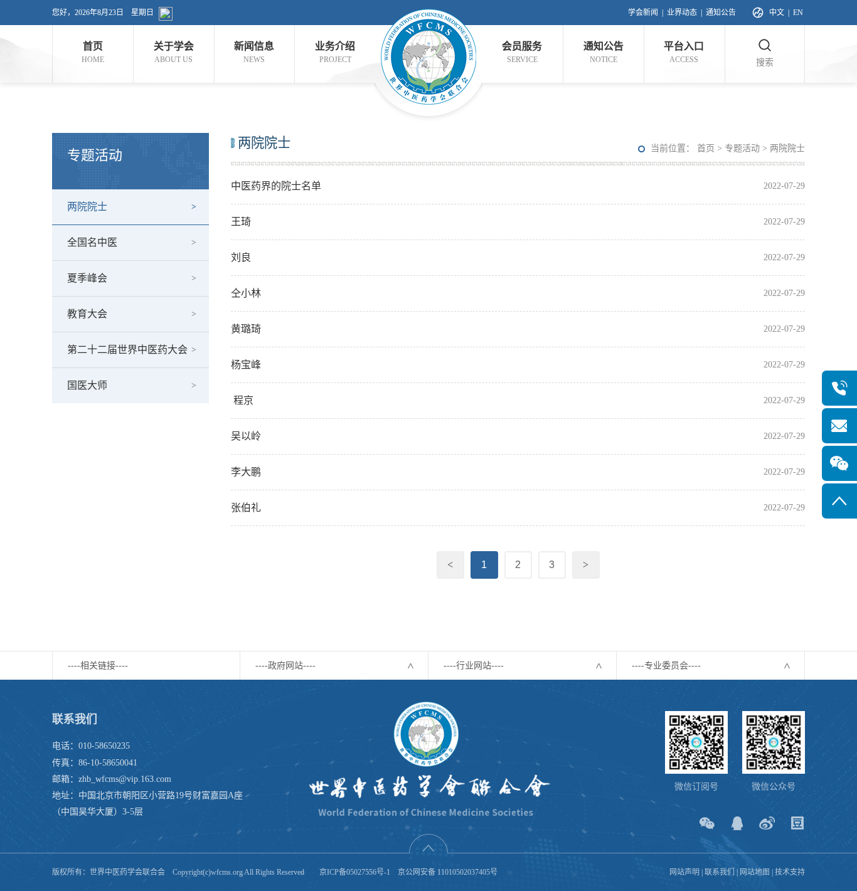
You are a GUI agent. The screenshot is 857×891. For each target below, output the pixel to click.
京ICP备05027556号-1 (354, 872)
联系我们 (720, 872)
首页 (706, 148)
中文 (776, 12)
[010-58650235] (839, 388)
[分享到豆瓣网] (797, 823)
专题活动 (742, 148)
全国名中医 (92, 242)
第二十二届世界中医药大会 (127, 349)
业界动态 (682, 12)
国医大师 (87, 385)
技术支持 (790, 872)
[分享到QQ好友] (737, 823)
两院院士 (87, 206)
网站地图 (755, 872)
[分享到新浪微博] (767, 823)
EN (798, 12)
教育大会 (87, 313)
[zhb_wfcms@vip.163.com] (839, 425)
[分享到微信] (707, 823)
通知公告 (721, 12)
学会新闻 (643, 12)
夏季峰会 (87, 278)
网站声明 (684, 872)
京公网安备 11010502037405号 (448, 872)
